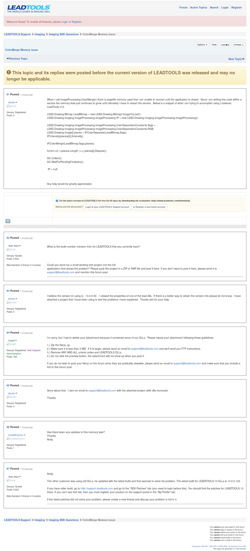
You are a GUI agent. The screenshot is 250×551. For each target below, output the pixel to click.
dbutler (11, 102)
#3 (8, 290)
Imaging (40, 34)
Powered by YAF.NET (200, 546)
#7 (8, 468)
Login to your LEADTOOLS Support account (107, 207)
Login (225, 7)
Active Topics (199, 7)
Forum (183, 7)
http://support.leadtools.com (97, 488)
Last (223, 44)
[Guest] (11, 248)
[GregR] (11, 343)
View (214, 44)
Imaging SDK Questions (64, 34)
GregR (11, 340)
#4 (8, 332)
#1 (8, 94)
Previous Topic (18, 58)
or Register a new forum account (149, 207)
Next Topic (235, 59)
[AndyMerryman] (16, 438)
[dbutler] (11, 105)
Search (214, 7)
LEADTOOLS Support (17, 34)
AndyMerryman (15, 434)
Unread (238, 44)
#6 (8, 427)
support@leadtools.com (60, 272)
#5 (8, 385)
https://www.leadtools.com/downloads (170, 200)
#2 (8, 237)
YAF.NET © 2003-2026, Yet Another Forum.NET (228, 546)
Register (236, 7)
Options (201, 44)
